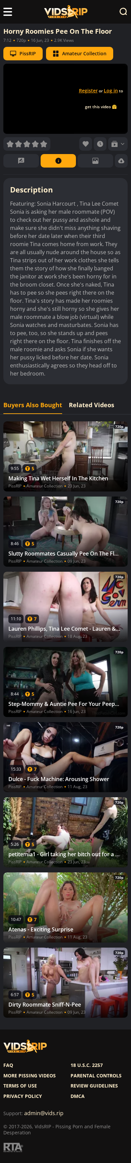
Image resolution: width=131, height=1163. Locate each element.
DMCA (78, 1096)
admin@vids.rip (43, 1113)
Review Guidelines (94, 1086)
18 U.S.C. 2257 (87, 1065)
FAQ (8, 1065)
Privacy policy (22, 1096)
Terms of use (20, 1086)
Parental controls (96, 1076)
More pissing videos (29, 1076)
